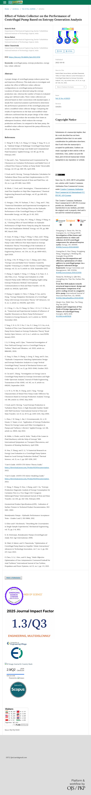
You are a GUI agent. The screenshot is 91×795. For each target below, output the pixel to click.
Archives (15, 9)
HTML (70, 51)
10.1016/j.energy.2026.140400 (67, 247)
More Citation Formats (65, 87)
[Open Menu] (4, 2)
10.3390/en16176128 (63, 316)
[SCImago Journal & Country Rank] (18, 664)
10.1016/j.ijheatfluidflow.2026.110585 (70, 298)
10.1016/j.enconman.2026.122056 (68, 272)
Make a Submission (13, 578)
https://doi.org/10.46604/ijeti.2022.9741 (24, 57)
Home (7, 9)
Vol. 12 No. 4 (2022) (28, 9)
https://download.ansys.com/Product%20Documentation (27, 467)
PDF (60, 51)
